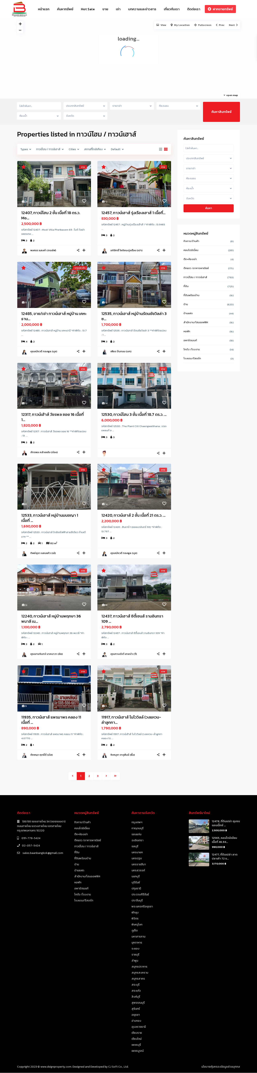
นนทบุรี (136, 876)
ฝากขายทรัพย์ (223, 9)
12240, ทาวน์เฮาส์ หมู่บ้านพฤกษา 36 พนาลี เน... (51, 618)
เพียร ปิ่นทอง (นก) (120, 351)
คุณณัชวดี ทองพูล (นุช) (43, 351)
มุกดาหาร (137, 942)
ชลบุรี (135, 846)
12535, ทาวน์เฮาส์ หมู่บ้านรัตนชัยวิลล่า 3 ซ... (134, 316)
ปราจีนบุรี (137, 900)
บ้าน (186, 304)
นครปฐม (137, 858)
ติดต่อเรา (193, 9)
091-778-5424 (30, 838)
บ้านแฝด (188, 313)
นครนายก (137, 852)
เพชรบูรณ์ (138, 1051)
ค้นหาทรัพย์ (65, 9)
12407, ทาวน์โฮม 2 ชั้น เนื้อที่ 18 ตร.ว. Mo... (50, 215)
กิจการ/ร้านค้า (191, 241)
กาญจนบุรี (138, 828)
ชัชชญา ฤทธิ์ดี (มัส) (41, 755)
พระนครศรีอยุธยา (142, 906)
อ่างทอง (136, 1021)
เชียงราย (137, 1033)
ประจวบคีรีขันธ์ (140, 894)
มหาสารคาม (138, 936)
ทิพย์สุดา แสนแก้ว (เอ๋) (43, 553)
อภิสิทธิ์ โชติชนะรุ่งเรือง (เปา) (126, 250)
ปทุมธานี (136, 888)
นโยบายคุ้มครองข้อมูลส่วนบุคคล (220, 1067)
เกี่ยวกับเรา (171, 9)
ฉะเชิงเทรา (137, 840)
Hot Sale (88, 9)
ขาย (105, 9)
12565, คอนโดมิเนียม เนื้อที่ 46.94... (224, 840)
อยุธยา (136, 1015)
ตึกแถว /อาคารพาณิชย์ (196, 268)
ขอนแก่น (136, 834)
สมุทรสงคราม (140, 973)
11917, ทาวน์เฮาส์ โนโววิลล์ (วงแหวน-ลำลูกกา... (131, 719)
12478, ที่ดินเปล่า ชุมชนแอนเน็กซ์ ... (226, 823)
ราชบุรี (135, 955)
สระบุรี (136, 985)
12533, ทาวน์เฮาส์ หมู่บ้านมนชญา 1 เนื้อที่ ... (49, 517)
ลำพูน (135, 961)
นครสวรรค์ (138, 870)
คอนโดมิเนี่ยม (191, 250)
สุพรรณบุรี (138, 1003)
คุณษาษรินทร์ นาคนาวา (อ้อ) (46, 654)
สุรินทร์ (136, 1009)
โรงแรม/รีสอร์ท (192, 358)
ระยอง (135, 948)
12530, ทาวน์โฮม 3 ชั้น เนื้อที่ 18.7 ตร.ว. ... (133, 414)
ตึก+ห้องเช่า (190, 259)
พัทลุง (135, 912)
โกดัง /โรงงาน (192, 349)
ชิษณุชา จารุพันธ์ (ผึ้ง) (122, 755)
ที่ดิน (186, 286)
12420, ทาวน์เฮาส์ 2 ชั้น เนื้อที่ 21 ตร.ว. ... (133, 515)
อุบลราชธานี (139, 1027)
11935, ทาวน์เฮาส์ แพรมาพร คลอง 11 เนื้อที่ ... (51, 719)
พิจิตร (135, 918)
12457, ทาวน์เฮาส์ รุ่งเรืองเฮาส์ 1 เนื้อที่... (133, 213)
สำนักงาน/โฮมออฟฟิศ (196, 322)
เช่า (118, 9)
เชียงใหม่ (137, 1039)
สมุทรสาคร (138, 979)
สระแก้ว (136, 991)
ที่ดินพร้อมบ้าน (191, 295)
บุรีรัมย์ (136, 882)
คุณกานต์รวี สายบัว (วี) (123, 654)
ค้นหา (208, 208)
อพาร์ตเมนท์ (190, 340)
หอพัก (187, 331)
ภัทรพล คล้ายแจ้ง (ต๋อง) (44, 452)
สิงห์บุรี (136, 997)
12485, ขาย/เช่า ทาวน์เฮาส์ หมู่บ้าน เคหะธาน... (54, 316)
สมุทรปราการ (139, 967)
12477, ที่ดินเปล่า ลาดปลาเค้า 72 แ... (225, 856)
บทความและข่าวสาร (142, 9)
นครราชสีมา (139, 864)
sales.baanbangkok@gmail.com (42, 853)
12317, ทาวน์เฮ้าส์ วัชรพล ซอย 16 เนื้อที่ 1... (52, 417)
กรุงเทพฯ (137, 822)
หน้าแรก (43, 9)
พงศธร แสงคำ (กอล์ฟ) (43, 250)
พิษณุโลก (137, 924)
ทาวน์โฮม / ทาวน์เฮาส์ (195, 277)
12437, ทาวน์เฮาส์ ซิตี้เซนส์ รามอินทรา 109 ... (132, 618)
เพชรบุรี (136, 1045)
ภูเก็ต (135, 930)
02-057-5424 (31, 845)
